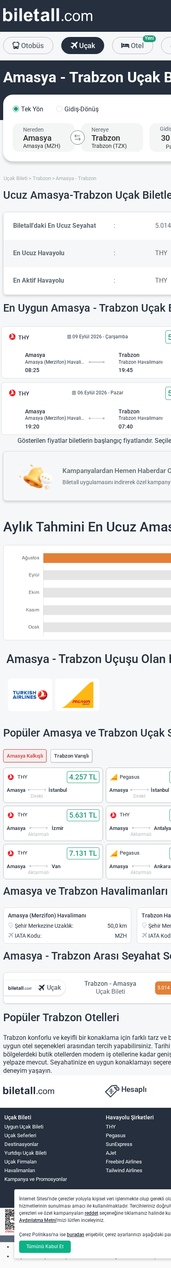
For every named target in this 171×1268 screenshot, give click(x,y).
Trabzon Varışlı (71, 756)
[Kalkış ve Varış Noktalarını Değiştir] (77, 137)
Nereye (100, 129)
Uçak (86, 45)
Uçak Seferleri (20, 1135)
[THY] (30, 695)
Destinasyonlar (21, 1144)
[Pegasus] (77, 695)
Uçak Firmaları (20, 1162)
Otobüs (31, 45)
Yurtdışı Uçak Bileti (25, 1153)
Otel (141, 43)
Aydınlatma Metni (37, 1220)
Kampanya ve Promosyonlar (35, 1179)
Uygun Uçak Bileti (23, 1127)
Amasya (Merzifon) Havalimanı (47, 915)
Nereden (33, 129)
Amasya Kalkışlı (25, 756)
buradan (75, 1234)
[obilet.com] (47, 22)
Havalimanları (19, 1170)
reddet (91, 1213)
